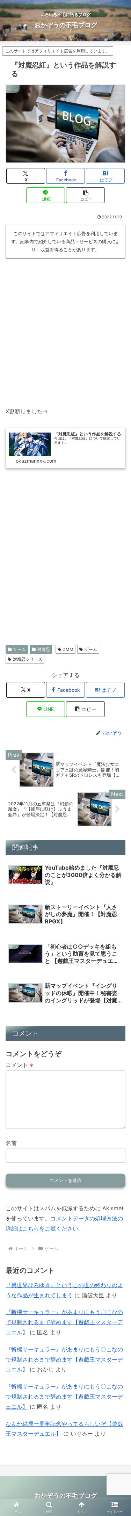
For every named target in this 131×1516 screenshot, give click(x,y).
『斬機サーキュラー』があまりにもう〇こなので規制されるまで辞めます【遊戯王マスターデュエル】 (64, 1322)
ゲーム (19, 649)
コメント (19, 1064)
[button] (85, 195)
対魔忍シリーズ (27, 659)
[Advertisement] (65, 329)
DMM (68, 649)
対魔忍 (43, 649)
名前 (11, 1142)
